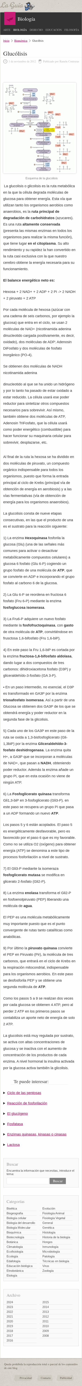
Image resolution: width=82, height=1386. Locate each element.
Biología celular (16, 1218)
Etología (12, 1275)
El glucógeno (17, 1114)
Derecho (36, 30)
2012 (45, 1316)
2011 (45, 1321)
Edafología (13, 1261)
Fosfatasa (15, 1124)
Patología (48, 1256)
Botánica (12, 1242)
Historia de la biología (56, 1237)
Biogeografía (15, 1213)
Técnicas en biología (55, 1261)
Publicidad (66, 1378)
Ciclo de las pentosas (24, 1093)
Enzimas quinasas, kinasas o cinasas (36, 1134)
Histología (48, 1232)
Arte (7, 30)
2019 (10, 1326)
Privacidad (26, 1378)
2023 (10, 1307)
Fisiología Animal (53, 1213)
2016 (10, 1340)
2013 (45, 1311)
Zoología (48, 1270)
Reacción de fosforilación (27, 1103)
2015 (45, 1302)
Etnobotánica (15, 1270)
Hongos (47, 1242)
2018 (10, 1331)
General (47, 1222)
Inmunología (50, 1246)
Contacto (46, 1378)
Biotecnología (15, 1237)
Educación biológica (19, 1266)
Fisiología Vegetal (53, 1218)
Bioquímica (20, 40)
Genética (48, 1227)
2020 (10, 1321)
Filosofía (71, 30)
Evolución (48, 1208)
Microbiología (51, 1251)
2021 (10, 1316)
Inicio (6, 40)
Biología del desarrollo (21, 1222)
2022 (10, 1311)
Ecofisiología (15, 1251)
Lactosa (13, 1145)
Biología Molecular (18, 1227)
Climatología (15, 1246)
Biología (20, 30)
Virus (45, 1266)
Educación (54, 30)
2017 (10, 1335)
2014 (45, 1307)
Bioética (12, 1208)
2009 (45, 1331)
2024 (10, 1302)
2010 (45, 1326)
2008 (45, 1335)
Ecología (12, 1256)
